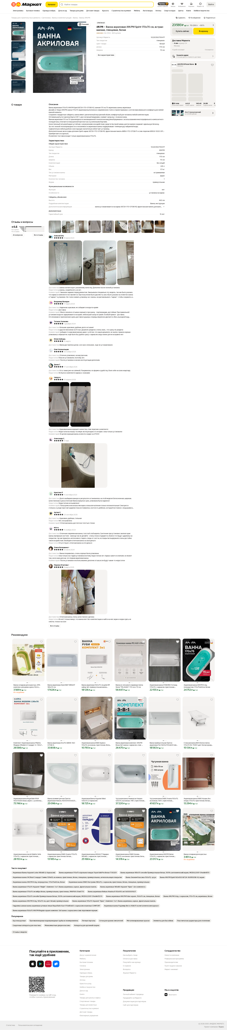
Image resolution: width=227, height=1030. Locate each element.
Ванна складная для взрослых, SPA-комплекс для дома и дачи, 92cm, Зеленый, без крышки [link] (27, 686)
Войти (211, 4)
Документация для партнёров (134, 1001)
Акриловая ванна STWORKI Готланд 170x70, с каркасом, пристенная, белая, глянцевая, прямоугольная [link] (163, 686)
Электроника (85, 969)
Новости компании (172, 955)
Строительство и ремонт (89, 1008)
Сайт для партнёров (130, 1005)
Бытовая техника (86, 962)
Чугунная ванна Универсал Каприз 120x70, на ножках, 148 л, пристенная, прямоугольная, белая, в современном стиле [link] (130, 800)
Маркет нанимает (171, 969)
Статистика (10, 1025)
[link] (34, 872)
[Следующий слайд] (87, 57)
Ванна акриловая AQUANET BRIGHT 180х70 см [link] (61, 686)
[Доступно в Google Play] (40, 967)
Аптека (82, 980)
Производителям (171, 962)
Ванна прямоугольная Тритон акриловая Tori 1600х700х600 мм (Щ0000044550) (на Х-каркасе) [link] (163, 744)
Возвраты (127, 969)
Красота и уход (85, 984)
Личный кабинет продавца (133, 994)
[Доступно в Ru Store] (56, 967)
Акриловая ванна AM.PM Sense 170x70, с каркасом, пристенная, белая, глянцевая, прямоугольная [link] (162, 855)
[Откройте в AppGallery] (48, 967)
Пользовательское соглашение (30, 1025)
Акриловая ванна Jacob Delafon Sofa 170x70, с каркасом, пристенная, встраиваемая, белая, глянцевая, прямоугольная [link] (27, 855)
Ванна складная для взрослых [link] (195, 854)
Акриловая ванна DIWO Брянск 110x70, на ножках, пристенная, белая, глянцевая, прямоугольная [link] (96, 744)
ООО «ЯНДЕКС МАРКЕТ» (214, 1024)
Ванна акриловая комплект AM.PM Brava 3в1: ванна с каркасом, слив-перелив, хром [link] (129, 744)
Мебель (83, 959)
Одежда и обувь (86, 973)
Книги (82, 994)
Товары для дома (86, 976)
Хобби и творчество (87, 987)
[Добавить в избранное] (41, 641)
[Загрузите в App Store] (32, 967)
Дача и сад (84, 991)
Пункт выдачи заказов (173, 966)
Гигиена (83, 966)
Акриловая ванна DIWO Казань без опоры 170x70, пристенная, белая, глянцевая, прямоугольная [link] (197, 800)
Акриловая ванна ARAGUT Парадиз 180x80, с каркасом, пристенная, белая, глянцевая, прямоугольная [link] (95, 855)
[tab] (18, 11)
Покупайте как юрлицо (132, 962)
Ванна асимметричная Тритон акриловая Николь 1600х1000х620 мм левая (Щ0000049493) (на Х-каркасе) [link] (61, 800)
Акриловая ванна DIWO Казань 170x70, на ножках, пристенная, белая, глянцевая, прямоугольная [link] (130, 855)
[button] (106, 55)
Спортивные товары (87, 1001)
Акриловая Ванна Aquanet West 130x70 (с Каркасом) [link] (94, 800)
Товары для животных (88, 1005)
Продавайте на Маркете (132, 998)
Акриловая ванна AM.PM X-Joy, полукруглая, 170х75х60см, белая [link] (197, 686)
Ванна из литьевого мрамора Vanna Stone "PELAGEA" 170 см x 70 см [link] (129, 686)
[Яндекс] (221, 1027)
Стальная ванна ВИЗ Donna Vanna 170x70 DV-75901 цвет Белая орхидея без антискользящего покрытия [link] (198, 744)
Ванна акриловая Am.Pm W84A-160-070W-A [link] (61, 744)
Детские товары (86, 1012)
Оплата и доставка (130, 959)
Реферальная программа (174, 959)
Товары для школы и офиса (90, 998)
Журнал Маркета (129, 973)
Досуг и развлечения (88, 955)
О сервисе (127, 966)
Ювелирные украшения (89, 1015)
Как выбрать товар (130, 955)
